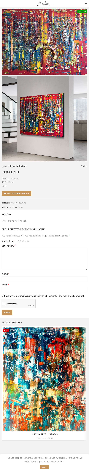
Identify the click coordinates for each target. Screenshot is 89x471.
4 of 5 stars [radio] (25, 241)
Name (5, 273)
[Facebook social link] (10, 207)
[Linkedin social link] (18, 207)
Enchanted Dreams (44, 434)
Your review (8, 245)
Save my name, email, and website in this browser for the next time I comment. (44, 295)
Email (5, 284)
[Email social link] (15, 207)
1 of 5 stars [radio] (18, 241)
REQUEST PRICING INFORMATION (16, 193)
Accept (45, 467)
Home (5, 166)
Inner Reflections (18, 166)
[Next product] (86, 166)
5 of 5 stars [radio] (28, 241)
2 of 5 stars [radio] (20, 241)
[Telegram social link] (21, 207)
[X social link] (12, 207)
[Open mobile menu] (86, 3)
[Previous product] (81, 166)
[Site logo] (44, 3)
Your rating (8, 241)
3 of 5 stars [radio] (23, 241)
